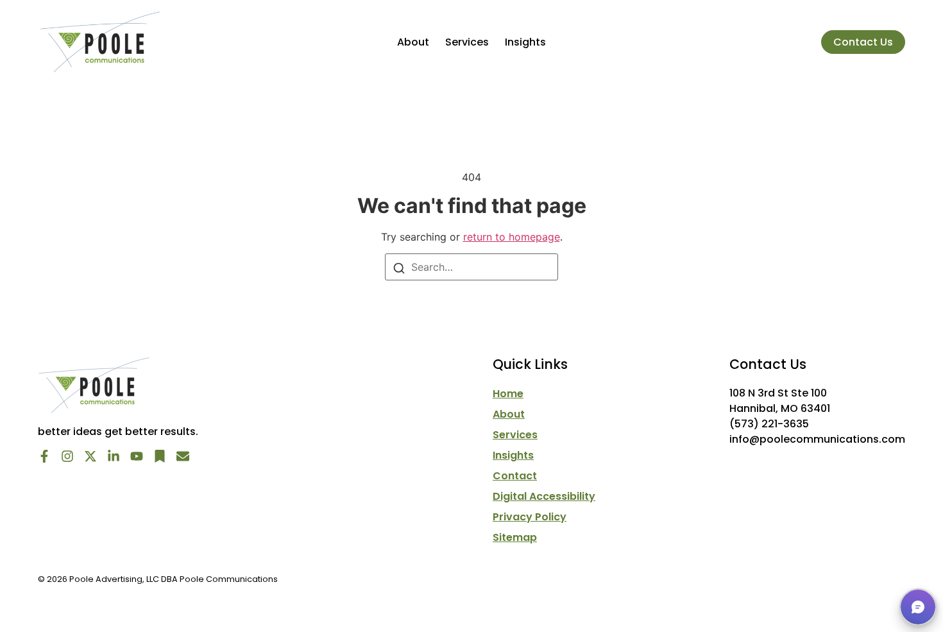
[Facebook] (44, 456)
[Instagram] (67, 456)
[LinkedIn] (113, 456)
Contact (515, 476)
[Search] (399, 267)
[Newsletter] (182, 456)
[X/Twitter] (90, 456)
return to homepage (511, 236)
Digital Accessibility (544, 496)
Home (508, 394)
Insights (525, 42)
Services (467, 42)
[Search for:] (471, 266)
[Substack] (159, 456)
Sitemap (515, 538)
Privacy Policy (529, 517)
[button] (918, 607)
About (413, 42)
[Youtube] (136, 456)
